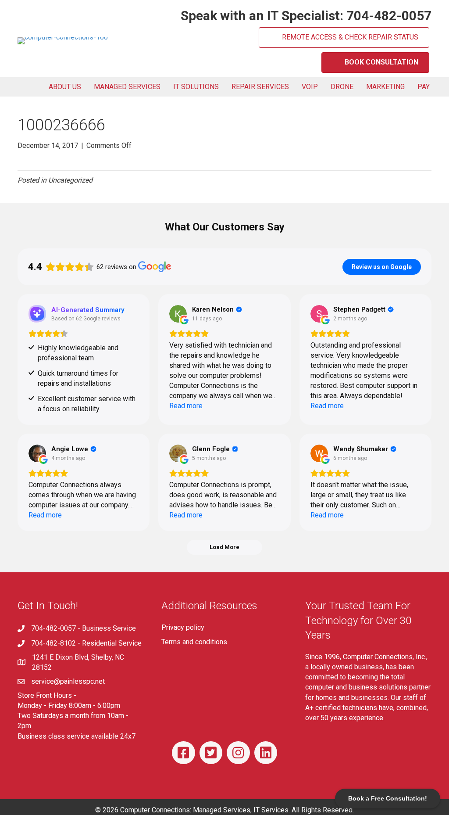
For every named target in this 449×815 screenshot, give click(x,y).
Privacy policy (182, 627)
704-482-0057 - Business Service (83, 628)
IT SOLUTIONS (196, 87)
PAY (423, 87)
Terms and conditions (194, 642)
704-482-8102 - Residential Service (86, 643)
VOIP (310, 87)
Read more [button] (186, 406)
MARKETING (385, 87)
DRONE (342, 87)
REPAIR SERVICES (260, 87)
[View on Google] (178, 314)
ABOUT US (65, 87)
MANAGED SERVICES (127, 87)
